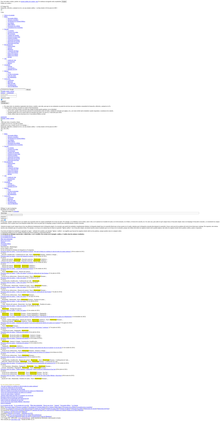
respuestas (3, 218)
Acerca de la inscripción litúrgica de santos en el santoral (44, 323)
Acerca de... (7, 78)
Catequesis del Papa (13, 51)
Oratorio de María (12, 38)
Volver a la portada (9, 15)
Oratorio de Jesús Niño (14, 37)
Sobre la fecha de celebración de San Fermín (39, 292)
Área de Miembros (13, 86)
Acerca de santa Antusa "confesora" (39, 327)
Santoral (10, 47)
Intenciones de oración (14, 41)
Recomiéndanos (12, 77)
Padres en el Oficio (13, 55)
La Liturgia (11, 30)
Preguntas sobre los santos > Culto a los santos (13, 273)
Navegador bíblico (13, 18)
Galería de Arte (12, 60)
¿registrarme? (10, 93)
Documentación (8, 44)
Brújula (10, 57)
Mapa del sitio (11, 83)
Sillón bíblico (11, 24)
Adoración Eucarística (14, 40)
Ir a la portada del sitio (7, 235)
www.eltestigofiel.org (24, 418)
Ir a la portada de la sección (8, 237)
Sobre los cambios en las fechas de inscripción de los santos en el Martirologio (50, 316)
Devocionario (11, 34)
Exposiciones (11, 61)
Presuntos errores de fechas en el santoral (38, 352)
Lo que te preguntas (13, 74)
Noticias (10, 66)
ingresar (3, 93)
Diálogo (6, 71)
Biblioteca (10, 49)
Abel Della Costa (15, 419)
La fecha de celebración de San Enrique (37, 273)
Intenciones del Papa (13, 43)
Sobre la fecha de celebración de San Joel (44, 369)
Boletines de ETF (12, 69)
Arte (5, 58)
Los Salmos (11, 23)
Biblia (5, 16)
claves (2, 220)
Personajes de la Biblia (14, 26)
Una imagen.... (12, 68)
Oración (6, 29)
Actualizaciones (12, 85)
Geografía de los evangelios (15, 27)
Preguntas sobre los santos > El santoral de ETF (14, 352)
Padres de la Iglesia (13, 54)
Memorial (10, 82)
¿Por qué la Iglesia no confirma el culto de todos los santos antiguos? (52, 251)
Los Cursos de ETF (13, 52)
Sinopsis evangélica (13, 20)
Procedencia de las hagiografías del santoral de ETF (41, 363)
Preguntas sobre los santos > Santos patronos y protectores (16, 369)
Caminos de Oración (13, 35)
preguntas (3, 216)
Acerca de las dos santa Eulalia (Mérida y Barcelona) (47, 375)
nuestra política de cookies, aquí (29, 1)
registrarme (4, 117)
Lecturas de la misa (13, 32)
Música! (10, 63)
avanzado (15, 211)
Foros (9, 72)
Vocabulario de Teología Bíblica (16, 21)
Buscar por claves (5, 240)
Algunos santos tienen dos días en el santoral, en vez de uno (45, 347)
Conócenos (11, 80)
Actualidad (7, 65)
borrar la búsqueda (6, 403)
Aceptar (64, 1)
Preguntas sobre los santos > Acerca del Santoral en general (17, 251)
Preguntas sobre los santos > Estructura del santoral (14, 316)
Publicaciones (11, 46)
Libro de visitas (12, 75)
